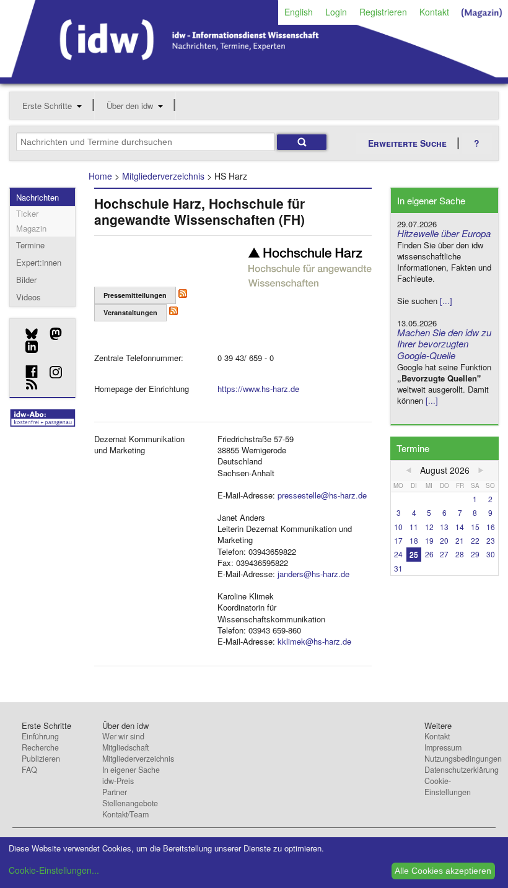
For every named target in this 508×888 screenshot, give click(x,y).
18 (413, 540)
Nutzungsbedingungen (463, 758)
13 (444, 526)
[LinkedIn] (27, 347)
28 (459, 554)
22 (475, 540)
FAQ (29, 769)
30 (490, 554)
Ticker (27, 213)
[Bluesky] (27, 334)
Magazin (31, 228)
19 (429, 540)
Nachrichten (37, 197)
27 (444, 554)
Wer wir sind (123, 736)
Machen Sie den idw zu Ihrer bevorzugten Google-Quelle (444, 344)
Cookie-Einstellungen (447, 786)
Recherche (40, 747)
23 (490, 540)
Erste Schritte (47, 105)
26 (429, 554)
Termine (30, 245)
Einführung (40, 736)
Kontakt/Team (125, 814)
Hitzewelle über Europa (444, 233)
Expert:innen (38, 262)
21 (459, 540)
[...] (446, 301)
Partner (114, 792)
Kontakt (434, 12)
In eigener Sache (131, 769)
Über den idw (130, 105)
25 (413, 554)
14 (459, 526)
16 (490, 526)
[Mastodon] (51, 334)
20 (444, 540)
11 (413, 526)
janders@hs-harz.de (313, 574)
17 (398, 540)
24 (398, 554)
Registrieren (383, 12)
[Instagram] (51, 372)
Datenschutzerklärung (461, 769)
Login (336, 12)
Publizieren (41, 758)
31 (398, 568)
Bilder (26, 279)
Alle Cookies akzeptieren (443, 871)
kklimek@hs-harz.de (314, 641)
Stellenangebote (130, 803)
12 (429, 526)
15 (475, 526)
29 (475, 554)
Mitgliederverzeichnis (163, 176)
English (298, 12)
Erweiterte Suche (407, 143)
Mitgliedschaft (125, 747)
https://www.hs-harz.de (258, 388)
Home (100, 176)
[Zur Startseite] (254, 73)
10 (398, 526)
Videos (28, 297)
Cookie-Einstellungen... (54, 870)
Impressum (443, 747)
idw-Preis (118, 780)
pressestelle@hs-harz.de (322, 495)
